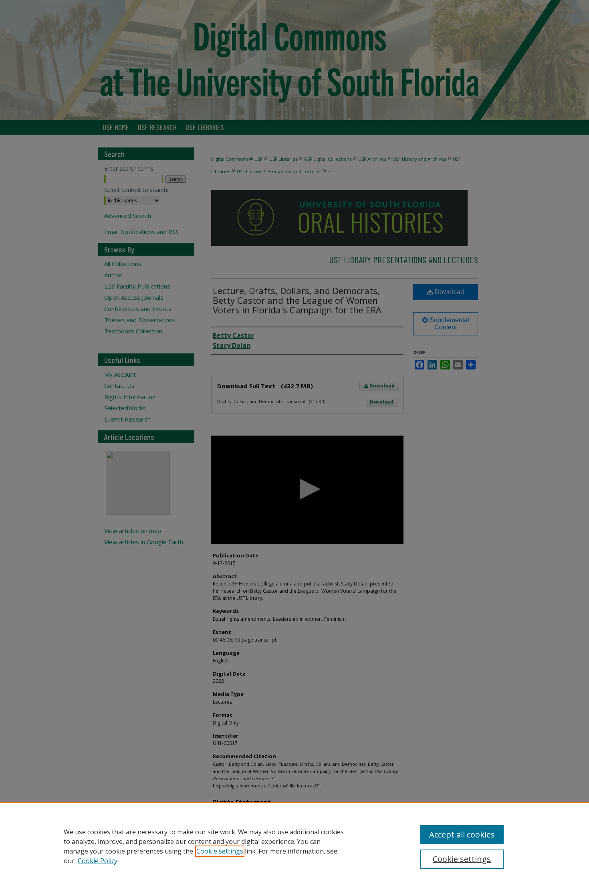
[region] (294, 846)
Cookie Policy (97, 860)
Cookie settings (219, 851)
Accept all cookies (462, 834)
